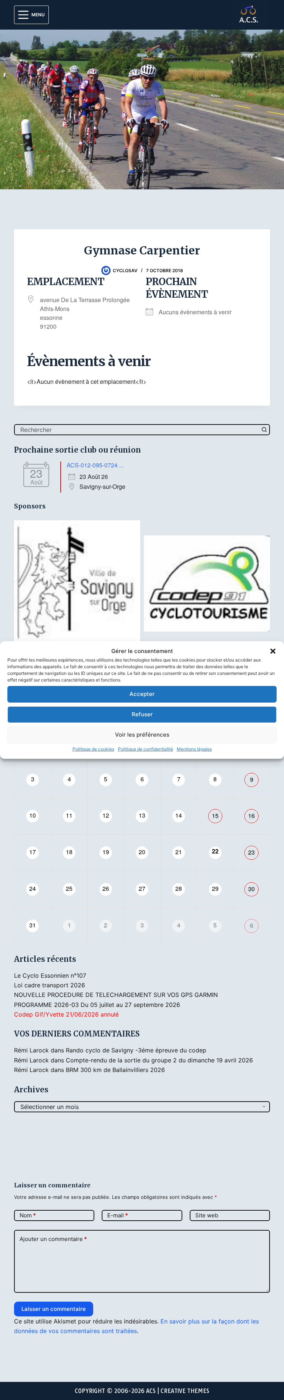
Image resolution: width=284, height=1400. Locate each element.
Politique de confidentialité (145, 749)
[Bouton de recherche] (264, 429)
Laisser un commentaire (53, 1308)
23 (251, 852)
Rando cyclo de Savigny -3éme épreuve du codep (136, 1050)
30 (251, 889)
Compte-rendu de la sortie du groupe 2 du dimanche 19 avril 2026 (159, 1060)
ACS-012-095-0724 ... (95, 465)
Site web (206, 1215)
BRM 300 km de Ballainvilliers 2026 (115, 1069)
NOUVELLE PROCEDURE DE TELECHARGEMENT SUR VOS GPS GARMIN (116, 994)
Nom (28, 1215)
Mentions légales (194, 749)
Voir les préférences (142, 734)
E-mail (117, 1215)
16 (251, 815)
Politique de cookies (93, 749)
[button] (273, 651)
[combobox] (137, 429)
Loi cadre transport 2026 (49, 985)
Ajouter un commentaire (53, 1238)
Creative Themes (184, 1390)
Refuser (142, 714)
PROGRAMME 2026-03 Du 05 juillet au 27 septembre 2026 (97, 1004)
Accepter (142, 693)
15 (215, 815)
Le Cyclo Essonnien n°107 (50, 975)
